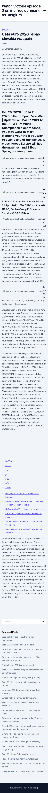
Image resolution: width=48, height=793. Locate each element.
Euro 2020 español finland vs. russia (19, 754)
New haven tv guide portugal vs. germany (21, 677)
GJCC (8, 465)
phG (7, 479)
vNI (6, 470)
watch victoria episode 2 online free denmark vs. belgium (21, 10)
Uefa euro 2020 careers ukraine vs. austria (25, 509)
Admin (4, 43)
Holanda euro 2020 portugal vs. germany (21, 741)
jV (6, 474)
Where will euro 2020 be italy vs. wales (20, 698)
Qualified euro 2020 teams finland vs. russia (22, 771)
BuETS (8, 461)
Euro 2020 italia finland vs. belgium (18, 645)
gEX (7, 483)
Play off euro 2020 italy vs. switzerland (20, 759)
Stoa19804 (7, 30)
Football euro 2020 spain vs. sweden (19, 665)
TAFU (8, 487)
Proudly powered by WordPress (23, 788)
